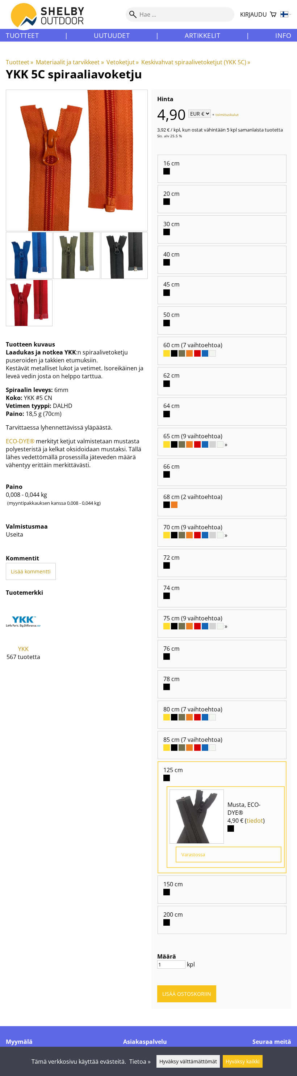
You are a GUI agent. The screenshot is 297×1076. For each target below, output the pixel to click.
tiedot (255, 821)
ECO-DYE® (20, 441)
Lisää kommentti (31, 571)
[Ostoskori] (273, 14)
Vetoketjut (122, 62)
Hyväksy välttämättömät (188, 1061)
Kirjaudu (253, 14)
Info (283, 35)
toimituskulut (227, 114)
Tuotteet (22, 35)
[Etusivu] (51, 21)
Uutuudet (112, 35)
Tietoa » (140, 1062)
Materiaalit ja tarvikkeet (70, 62)
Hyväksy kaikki (243, 1061)
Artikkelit (202, 35)
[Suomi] (286, 14)
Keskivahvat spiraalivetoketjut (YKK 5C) (195, 62)
